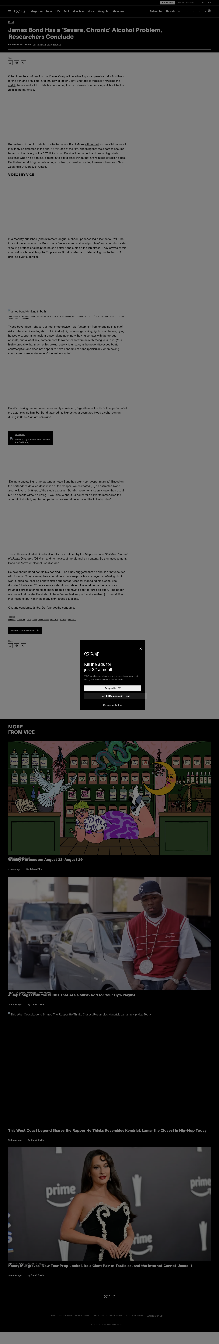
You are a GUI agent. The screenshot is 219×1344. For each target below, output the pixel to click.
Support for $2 (112, 688)
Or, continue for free (112, 705)
